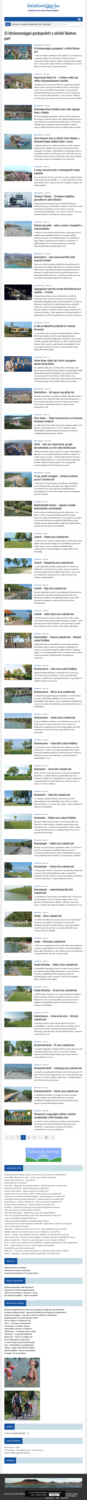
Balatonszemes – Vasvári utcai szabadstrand (54, 717)
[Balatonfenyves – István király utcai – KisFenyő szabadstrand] (18, 1026)
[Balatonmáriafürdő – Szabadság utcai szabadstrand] (18, 1078)
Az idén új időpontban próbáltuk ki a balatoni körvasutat (54, 327)
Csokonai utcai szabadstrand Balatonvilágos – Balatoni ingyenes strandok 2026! (34, 1196)
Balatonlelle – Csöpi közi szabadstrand (52, 794)
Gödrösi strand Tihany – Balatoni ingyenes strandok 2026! (26, 1188)
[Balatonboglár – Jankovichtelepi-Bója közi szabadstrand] (18, 899)
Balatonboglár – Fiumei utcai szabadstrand (54, 866)
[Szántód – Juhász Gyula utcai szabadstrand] (18, 624)
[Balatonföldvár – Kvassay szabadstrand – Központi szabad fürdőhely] (18, 647)
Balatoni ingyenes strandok (69, 1494)
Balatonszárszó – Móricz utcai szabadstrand (54, 692)
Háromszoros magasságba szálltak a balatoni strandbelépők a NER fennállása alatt (55, 1115)
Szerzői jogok (9, 1450)
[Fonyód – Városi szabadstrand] (18, 925)
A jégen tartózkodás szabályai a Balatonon (20, 1218)
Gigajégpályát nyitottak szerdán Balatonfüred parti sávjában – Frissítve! (57, 290)
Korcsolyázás (39, 285)
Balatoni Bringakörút (70, 1496)
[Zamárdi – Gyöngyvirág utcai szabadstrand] (18, 572)
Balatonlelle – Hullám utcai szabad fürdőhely (55, 817)
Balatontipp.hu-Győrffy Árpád (14, 1494)
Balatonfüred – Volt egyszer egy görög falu (54, 392)
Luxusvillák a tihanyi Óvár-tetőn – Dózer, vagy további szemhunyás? (30, 1177)
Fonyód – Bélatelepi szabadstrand (49, 941)
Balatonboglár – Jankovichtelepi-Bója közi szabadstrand (53, 891)
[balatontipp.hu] (43, 7)
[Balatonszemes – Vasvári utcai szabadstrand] (18, 727)
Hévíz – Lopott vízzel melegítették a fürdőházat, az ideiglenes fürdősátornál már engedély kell (40, 1242)
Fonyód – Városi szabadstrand (47, 916)
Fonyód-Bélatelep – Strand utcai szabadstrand (55, 990)
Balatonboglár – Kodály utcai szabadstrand (54, 843)
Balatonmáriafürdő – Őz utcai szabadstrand (54, 1045)
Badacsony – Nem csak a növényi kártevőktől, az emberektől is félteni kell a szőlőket (36, 1251)
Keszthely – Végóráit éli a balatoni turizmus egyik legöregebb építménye (32, 1207)
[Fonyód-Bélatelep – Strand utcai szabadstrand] (18, 1000)
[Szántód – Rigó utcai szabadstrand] (18, 598)
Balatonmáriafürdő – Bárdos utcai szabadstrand (56, 1091)
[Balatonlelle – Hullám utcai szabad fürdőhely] (18, 827)
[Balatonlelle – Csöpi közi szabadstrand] (18, 804)
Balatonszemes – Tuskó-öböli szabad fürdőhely (55, 743)
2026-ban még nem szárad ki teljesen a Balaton (22, 1210)
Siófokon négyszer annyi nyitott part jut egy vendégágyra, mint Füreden (32, 1232)
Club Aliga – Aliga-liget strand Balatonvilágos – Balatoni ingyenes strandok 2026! (35, 1185)
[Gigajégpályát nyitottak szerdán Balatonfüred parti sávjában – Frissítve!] (18, 298)
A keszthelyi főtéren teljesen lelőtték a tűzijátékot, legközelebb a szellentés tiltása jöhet (38, 1223)
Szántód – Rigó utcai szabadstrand (50, 588)
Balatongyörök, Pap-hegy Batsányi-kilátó (21, 1318)
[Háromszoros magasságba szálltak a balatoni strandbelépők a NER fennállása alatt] (18, 1124)
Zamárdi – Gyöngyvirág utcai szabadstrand (53, 562)
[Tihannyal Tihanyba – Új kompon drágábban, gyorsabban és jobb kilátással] (18, 206)
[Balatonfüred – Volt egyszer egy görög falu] (18, 402)
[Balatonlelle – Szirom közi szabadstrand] (18, 779)
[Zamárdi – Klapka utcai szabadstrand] (18, 546)
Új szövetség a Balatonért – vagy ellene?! (19, 1180)
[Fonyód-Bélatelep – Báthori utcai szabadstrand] (18, 974)
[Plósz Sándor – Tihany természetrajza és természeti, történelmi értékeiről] (18, 428)
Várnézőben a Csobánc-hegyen (17, 1326)
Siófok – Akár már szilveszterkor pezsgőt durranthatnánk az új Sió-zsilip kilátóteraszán (55, 445)
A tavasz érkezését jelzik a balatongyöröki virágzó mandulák (57, 171)
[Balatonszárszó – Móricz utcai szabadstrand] (18, 701)
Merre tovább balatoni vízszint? (16, 1226)
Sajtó (18, 1447)
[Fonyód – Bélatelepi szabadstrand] (18, 951)
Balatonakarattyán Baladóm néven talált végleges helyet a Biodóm (57, 110)
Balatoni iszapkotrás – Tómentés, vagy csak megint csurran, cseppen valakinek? (34, 1240)
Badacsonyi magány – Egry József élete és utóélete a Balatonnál (30, 1315)
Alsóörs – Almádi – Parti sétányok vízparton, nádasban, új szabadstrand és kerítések (36, 1234)
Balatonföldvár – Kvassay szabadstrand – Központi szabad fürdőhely (57, 638)
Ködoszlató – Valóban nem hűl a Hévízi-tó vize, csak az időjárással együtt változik (35, 1229)
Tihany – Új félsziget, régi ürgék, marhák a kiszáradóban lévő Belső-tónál (32, 1253)
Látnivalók (38, 74)
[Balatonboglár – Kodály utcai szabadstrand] (18, 853)
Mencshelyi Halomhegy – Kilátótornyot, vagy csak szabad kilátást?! (30, 1213)
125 (46, 1137)
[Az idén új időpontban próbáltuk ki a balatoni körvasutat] (18, 336)
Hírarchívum (38, 45)
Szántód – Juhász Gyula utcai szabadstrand (54, 614)
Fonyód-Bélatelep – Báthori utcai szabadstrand (55, 964)
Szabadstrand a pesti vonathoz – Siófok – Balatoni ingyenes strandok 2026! (33, 1194)
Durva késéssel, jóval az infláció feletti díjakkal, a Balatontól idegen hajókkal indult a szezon (56, 139)
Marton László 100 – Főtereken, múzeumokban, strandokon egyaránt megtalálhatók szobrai (39, 1237)
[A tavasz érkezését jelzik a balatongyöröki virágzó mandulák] (18, 180)
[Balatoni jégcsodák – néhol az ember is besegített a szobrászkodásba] (18, 235)
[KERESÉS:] (71, 24)
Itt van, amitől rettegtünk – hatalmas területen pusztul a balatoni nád (56, 477)
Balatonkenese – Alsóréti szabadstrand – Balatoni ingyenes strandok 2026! (33, 1202)
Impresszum (9, 1447)
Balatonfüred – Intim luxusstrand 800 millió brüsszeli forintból (54, 258)
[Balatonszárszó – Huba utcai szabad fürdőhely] (18, 678)
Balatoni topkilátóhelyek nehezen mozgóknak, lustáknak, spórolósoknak (34, 1309)
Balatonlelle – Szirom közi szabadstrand (52, 769)
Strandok (37, 502)
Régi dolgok (64, 1498)
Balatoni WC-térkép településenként (19, 1290)
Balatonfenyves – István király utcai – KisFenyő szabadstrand (56, 1017)
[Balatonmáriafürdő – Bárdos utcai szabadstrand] (18, 1101)
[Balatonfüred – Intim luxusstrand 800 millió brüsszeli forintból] (18, 267)
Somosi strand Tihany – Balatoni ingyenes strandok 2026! (26, 1191)
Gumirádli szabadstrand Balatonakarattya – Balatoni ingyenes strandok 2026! (34, 1199)
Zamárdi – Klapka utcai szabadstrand (51, 537)
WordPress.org (37, 1450)
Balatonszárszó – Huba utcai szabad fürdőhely (55, 669)
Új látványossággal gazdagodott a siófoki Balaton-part (57, 49)
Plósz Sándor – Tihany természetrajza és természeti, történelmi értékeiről (58, 419)
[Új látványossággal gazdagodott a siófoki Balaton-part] (18, 58)
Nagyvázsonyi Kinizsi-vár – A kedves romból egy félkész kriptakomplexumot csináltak (56, 78)
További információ (41, 1495)
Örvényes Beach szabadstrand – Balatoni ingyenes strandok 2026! (29, 1204)
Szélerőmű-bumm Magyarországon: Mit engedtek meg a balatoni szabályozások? (35, 1174)
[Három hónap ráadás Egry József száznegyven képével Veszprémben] (18, 370)
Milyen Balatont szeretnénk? (15, 1183)
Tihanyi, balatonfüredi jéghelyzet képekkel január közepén (26, 1221)
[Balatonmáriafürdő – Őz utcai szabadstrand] (18, 1055)
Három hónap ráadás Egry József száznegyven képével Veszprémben (55, 362)
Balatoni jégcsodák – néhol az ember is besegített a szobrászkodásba (58, 226)
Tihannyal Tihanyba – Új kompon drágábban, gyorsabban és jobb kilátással (54, 197)
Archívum (8, 1433)
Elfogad (54, 1495)
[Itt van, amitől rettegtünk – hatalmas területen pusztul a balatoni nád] (18, 486)
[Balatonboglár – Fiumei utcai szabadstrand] (18, 876)
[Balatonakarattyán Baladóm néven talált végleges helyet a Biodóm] (18, 119)
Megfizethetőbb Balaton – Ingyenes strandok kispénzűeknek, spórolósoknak (55, 506)
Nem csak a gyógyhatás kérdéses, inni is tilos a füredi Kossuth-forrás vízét (32, 1215)
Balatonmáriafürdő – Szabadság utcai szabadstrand (58, 1068)
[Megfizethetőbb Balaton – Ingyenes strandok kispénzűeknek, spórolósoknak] (18, 515)
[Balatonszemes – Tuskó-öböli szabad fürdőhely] (18, 753)
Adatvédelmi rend (23, 1450)
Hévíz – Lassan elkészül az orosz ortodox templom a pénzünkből (29, 1245)
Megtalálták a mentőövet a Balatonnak (19, 1248)
